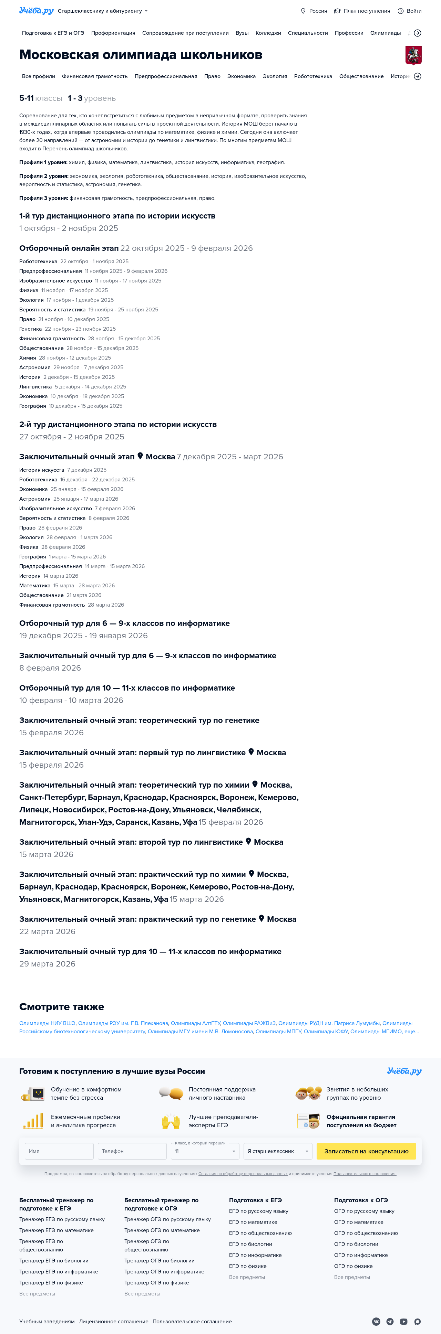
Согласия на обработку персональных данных (243, 1173)
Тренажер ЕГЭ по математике (56, 1230)
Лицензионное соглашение (113, 1321)
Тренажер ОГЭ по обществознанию (146, 1245)
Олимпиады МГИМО (376, 1031)
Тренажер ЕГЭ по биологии (54, 1260)
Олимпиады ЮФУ (326, 1031)
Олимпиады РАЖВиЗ (249, 1023)
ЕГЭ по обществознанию (260, 1233)
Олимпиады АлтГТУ (195, 1023)
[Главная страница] (36, 11)
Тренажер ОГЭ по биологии (159, 1260)
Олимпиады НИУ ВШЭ (47, 1023)
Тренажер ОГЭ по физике (156, 1282)
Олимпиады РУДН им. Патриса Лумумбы (329, 1023)
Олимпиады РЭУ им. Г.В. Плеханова (123, 1023)
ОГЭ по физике (353, 1266)
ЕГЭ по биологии (250, 1244)
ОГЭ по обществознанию (366, 1233)
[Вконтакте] (376, 1321)
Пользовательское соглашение (192, 1321)
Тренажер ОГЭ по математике (162, 1230)
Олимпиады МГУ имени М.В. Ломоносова (200, 1031)
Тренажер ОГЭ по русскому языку (167, 1219)
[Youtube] (404, 1321)
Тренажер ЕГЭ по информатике (58, 1271)
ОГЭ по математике (358, 1222)
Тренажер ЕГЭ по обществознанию (41, 1245)
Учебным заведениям (47, 1321)
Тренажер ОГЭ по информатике (164, 1271)
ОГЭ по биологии (356, 1244)
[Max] (417, 1321)
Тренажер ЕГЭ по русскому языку (62, 1219)
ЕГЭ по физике (248, 1266)
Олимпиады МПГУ (278, 1031)
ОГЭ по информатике (361, 1255)
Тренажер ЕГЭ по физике (51, 1282)
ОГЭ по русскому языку (364, 1211)
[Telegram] (390, 1321)
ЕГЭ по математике (253, 1222)
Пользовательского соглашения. (365, 1173)
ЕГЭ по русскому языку (258, 1211)
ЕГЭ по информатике (255, 1255)
